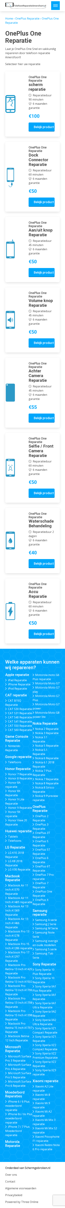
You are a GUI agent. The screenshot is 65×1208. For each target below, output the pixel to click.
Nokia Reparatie (45, 723)
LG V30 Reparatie (19, 869)
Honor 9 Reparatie (20, 808)
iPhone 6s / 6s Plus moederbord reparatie (18, 1118)
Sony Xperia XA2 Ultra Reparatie (44, 1022)
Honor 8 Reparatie (20, 778)
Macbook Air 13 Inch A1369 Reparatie (16, 910)
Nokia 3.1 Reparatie (40, 739)
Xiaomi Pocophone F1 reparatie (46, 1139)
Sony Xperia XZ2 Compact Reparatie (45, 1047)
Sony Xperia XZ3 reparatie (44, 1072)
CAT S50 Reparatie (20, 726)
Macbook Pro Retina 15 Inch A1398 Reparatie (18, 1015)
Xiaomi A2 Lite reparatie (43, 1088)
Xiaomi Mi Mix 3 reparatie (44, 1122)
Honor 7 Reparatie (20, 774)
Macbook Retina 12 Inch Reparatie (17, 1038)
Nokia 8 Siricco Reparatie (43, 790)
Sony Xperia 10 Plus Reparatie (44, 972)
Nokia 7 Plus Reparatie (42, 773)
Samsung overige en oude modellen (45, 943)
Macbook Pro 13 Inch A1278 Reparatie (17, 936)
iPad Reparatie (17, 680)
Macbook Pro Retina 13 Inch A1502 (18, 980)
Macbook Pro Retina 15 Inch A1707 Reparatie (18, 1028)
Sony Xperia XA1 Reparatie (44, 997)
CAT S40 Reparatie (20, 717)
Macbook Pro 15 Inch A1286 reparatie (18, 946)
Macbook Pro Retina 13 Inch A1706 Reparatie (18, 990)
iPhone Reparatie (19, 684)
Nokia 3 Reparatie (47, 733)
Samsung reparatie (40, 913)
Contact (10, 1181)
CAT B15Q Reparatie (13, 703)
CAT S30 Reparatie (20, 709)
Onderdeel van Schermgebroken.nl (27, 1168)
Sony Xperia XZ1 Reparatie (44, 1039)
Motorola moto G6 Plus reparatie (46, 677)
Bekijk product (44, 127)
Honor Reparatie (18, 769)
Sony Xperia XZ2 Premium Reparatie (45, 1055)
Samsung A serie (46, 920)
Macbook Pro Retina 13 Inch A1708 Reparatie (18, 1003)
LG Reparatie (15, 847)
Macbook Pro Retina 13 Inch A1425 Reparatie (18, 969)
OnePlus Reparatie (27, 18)
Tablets (13, 836)
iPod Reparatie (17, 688)
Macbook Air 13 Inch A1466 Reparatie (16, 923)
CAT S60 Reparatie (20, 730)
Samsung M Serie (46, 928)
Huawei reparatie (18, 831)
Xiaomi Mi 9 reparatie (41, 1105)
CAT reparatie (16, 695)
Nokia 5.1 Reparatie (40, 752)
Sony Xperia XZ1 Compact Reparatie (45, 1030)
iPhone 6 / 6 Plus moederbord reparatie (17, 1106)
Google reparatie (18, 757)
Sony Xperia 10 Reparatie (44, 980)
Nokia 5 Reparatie (47, 746)
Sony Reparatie (44, 964)
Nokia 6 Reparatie (47, 758)
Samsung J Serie (45, 924)
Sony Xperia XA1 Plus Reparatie (44, 988)
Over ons (11, 1175)
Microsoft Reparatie (13, 1049)
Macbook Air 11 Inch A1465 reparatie (18, 900)
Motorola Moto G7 (47, 683)
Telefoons (14, 762)
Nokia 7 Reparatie (47, 779)
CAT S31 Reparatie (20, 713)
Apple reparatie (17, 675)
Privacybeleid (13, 1195)
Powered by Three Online (21, 1202)
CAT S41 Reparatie (20, 721)
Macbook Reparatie (12, 878)
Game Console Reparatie (16, 738)
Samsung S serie (46, 949)
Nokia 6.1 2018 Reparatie (43, 764)
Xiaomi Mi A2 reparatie (42, 1114)
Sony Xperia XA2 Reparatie (44, 1014)
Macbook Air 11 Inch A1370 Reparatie (16, 889)
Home (9, 18)
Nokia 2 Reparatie (47, 729)
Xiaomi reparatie (45, 1081)
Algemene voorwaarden (20, 1188)
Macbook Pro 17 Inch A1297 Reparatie (17, 956)
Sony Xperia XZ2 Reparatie (44, 1064)
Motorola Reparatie (12, 1144)
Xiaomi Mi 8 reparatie (41, 1097)
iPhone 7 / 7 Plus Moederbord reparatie (17, 1131)
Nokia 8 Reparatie (47, 783)
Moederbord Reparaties (15, 1094)
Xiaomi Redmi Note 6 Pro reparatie (46, 1147)
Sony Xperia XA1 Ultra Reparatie (44, 1005)
